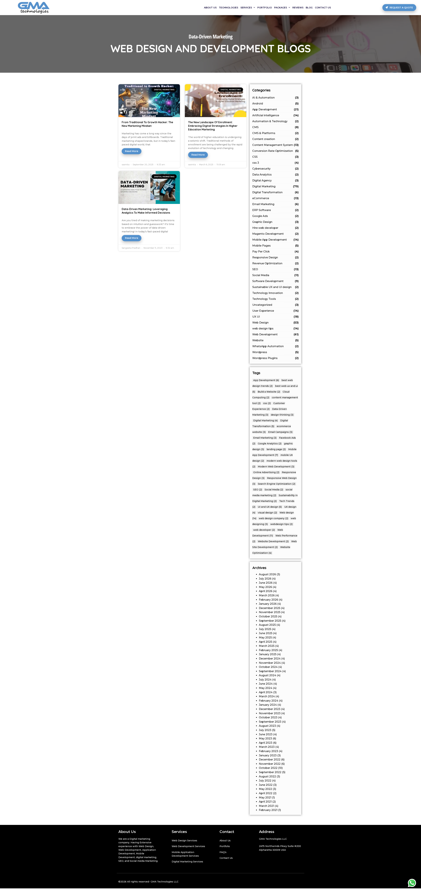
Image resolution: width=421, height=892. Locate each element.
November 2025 (269, 612)
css (267, 403)
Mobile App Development (275, 239)
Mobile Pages (275, 245)
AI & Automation (275, 97)
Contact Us (323, 7)
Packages (280, 7)
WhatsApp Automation (275, 346)
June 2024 (266, 683)
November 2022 (270, 763)
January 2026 (268, 603)
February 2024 (268, 700)
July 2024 (265, 679)
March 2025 (266, 645)
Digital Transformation (275, 192)
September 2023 (270, 721)
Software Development (275, 281)
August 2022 (267, 776)
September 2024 (270, 671)
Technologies (228, 7)
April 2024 (265, 692)
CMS (275, 127)
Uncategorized (275, 304)
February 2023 (268, 751)
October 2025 (268, 616)
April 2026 (265, 591)
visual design (267, 512)
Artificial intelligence (275, 115)
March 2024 (267, 696)
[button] (399, 7)
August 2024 (267, 675)
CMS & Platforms (275, 133)
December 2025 (269, 608)
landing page (276, 449)
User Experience (275, 310)
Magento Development (275, 233)
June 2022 (265, 784)
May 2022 (265, 789)
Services (246, 7)
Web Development (275, 334)
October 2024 (268, 667)
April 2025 (265, 641)
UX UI (275, 316)
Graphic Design (275, 221)
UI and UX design (270, 506)
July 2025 (265, 629)
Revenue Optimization (275, 263)
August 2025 (267, 624)
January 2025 (267, 654)
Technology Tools (275, 298)
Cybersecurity (275, 168)
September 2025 (270, 620)
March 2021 (266, 805)
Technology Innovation (275, 293)
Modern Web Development (276, 466)
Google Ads (275, 216)
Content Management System (275, 145)
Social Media (275, 275)
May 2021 (265, 797)
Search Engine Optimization (276, 483)
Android (275, 103)
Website (275, 340)
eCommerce (275, 198)
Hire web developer (275, 227)
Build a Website (269, 391)
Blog (309, 7)
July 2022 (265, 780)
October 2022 (268, 767)
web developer (264, 529)
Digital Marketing (275, 186)
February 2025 (268, 650)
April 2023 (265, 742)
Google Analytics (269, 443)
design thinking (282, 414)
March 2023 (267, 746)
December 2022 (269, 759)
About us (210, 7)
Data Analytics (275, 174)
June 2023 (265, 734)
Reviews (297, 7)
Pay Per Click (275, 251)
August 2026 (267, 574)
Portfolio (264, 7)
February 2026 (268, 599)
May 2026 (265, 587)
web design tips (275, 328)
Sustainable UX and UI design (275, 287)
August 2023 (267, 725)
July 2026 (265, 578)
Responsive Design (275, 257)
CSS (275, 156)
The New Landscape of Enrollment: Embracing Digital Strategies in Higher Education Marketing (212, 126)
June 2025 (265, 633)
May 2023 (265, 738)
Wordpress (275, 352)
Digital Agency (275, 180)
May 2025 (265, 637)
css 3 (275, 162)
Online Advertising (266, 472)
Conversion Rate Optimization (275, 150)
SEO (275, 269)
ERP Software (275, 210)
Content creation (275, 139)
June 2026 (265, 582)
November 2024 (270, 662)
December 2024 (270, 658)
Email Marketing (275, 204)
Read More (131, 151)
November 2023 (270, 713)
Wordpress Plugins (275, 358)
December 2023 (269, 709)
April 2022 (265, 793)
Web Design (275, 322)
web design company (273, 518)
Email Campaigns (280, 432)
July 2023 (265, 730)
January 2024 (268, 704)
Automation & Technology (275, 121)
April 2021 (265, 801)
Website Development (273, 541)
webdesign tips (281, 524)
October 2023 (268, 717)
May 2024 (265, 688)
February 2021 (268, 810)
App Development (275, 109)
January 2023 (268, 755)
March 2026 (267, 595)
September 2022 (270, 772)
